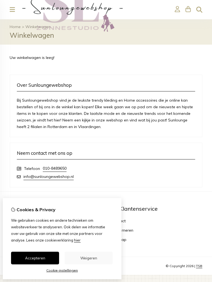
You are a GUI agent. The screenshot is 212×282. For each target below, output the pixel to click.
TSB (199, 266)
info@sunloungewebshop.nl (48, 176)
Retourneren (122, 230)
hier (77, 240)
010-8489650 (55, 168)
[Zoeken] (199, 10)
